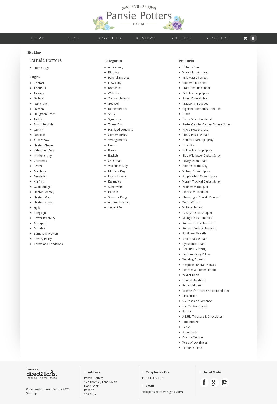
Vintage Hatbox (192, 207)
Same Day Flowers (46, 233)
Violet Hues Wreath (194, 239)
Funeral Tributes (118, 77)
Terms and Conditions (48, 244)
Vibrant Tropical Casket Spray (201, 181)
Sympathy (114, 119)
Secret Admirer (192, 285)
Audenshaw (41, 140)
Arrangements (117, 140)
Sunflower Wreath (194, 233)
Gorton (38, 130)
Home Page (41, 68)
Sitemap (31, 393)
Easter (38, 166)
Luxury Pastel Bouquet (197, 213)
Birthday (39, 228)
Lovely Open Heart (194, 161)
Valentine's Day (44, 150)
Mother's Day (43, 156)
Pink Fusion (189, 296)
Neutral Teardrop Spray (197, 140)
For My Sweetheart (194, 306)
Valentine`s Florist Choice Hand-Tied (206, 291)
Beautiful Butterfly (194, 249)
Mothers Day (116, 171)
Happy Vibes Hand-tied (197, 119)
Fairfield (39, 182)
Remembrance (117, 109)
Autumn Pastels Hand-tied (199, 228)
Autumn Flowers (119, 202)
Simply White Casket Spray (199, 176)
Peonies (113, 192)
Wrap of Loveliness (194, 342)
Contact (218, 38)
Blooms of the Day (194, 166)
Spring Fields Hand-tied (197, 218)
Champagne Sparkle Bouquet (201, 197)
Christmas (40, 161)
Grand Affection (192, 337)
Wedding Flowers (193, 259)
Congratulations (118, 98)
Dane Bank (41, 104)
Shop (74, 38)
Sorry (111, 114)
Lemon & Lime (192, 348)
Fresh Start (189, 145)
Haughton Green (45, 114)
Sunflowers (115, 187)
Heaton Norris (43, 202)
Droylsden (40, 176)
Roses (112, 150)
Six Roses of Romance (197, 301)
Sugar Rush (189, 332)
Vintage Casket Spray (196, 171)
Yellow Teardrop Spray (197, 150)
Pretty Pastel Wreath (195, 135)
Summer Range (118, 197)
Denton (39, 109)
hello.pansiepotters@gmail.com (162, 392)
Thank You (115, 124)
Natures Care (191, 67)
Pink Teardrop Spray (195, 93)
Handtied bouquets (120, 129)
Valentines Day (118, 166)
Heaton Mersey (44, 192)
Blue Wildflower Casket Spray (201, 155)
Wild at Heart (190, 275)
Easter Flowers (118, 176)
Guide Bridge (42, 187)
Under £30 (115, 207)
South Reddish (43, 124)
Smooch (187, 311)
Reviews (146, 38)
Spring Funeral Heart (195, 98)
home (38, 38)
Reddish (39, 119)
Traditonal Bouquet (195, 103)
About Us (110, 38)
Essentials (114, 181)
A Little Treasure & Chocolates (202, 316)
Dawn (186, 114)
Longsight (40, 213)
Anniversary (115, 67)
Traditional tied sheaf (196, 88)
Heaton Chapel (43, 145)
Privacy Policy (43, 239)
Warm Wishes (191, 202)
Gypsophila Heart (193, 244)
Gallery (182, 38)
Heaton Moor (43, 197)
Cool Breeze (190, 322)
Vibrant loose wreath (195, 72)
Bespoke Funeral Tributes (199, 265)
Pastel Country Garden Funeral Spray (206, 124)
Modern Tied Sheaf (194, 83)
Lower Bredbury (44, 218)
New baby (114, 83)
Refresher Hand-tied (195, 192)
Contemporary (117, 135)
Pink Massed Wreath (195, 77)
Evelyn (186, 327)
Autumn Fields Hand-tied (198, 223)
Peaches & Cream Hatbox (199, 270)
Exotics (112, 145)
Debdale (39, 135)
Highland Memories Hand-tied (201, 109)
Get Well (113, 103)
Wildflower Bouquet (195, 187)
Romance (114, 88)
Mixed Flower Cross (195, 129)
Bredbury (40, 171)
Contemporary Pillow (196, 254)
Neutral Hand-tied (194, 280)
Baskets (113, 155)
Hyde (37, 208)
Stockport (40, 223)
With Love (114, 93)
